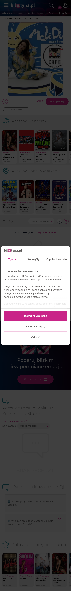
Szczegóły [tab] (33, 259)
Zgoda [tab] (12, 259)
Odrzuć (35, 337)
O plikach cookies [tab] (56, 259)
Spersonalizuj (34, 326)
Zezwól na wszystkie (35, 315)
